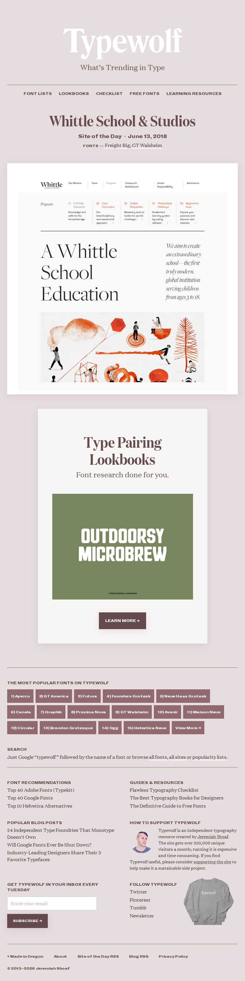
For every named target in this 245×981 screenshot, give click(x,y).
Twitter (138, 891)
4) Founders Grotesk (128, 696)
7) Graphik (51, 712)
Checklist (109, 94)
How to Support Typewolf (165, 823)
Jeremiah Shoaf (212, 836)
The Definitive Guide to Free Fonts (168, 805)
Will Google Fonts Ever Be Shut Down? (49, 844)
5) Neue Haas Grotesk (183, 696)
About (60, 957)
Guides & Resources (156, 783)
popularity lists (209, 756)
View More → (188, 728)
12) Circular (22, 728)
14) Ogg (110, 728)
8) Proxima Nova (88, 712)
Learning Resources (194, 94)
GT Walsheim (147, 145)
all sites (177, 756)
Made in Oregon (25, 957)
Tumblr (138, 907)
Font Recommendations (39, 783)
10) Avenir (167, 712)
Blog (138, 957)
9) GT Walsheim (131, 712)
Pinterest (140, 899)
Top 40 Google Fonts (30, 797)
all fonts (158, 756)
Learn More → (122, 621)
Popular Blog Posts (34, 823)
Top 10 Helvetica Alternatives (39, 805)
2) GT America (54, 696)
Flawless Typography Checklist (164, 789)
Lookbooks (74, 94)
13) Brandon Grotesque (68, 728)
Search (17, 749)
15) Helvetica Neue (146, 728)
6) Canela (21, 712)
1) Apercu (20, 696)
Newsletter (142, 915)
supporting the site (212, 861)
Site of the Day (98, 957)
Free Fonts (145, 94)
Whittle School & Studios (122, 120)
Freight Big (117, 145)
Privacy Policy (173, 957)
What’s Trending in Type (122, 67)
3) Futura (87, 696)
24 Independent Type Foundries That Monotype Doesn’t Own (60, 833)
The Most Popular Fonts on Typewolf (58, 683)
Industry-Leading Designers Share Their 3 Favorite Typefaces (54, 855)
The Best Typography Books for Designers (176, 797)
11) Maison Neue (203, 712)
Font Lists (38, 94)
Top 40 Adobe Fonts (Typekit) (40, 789)
